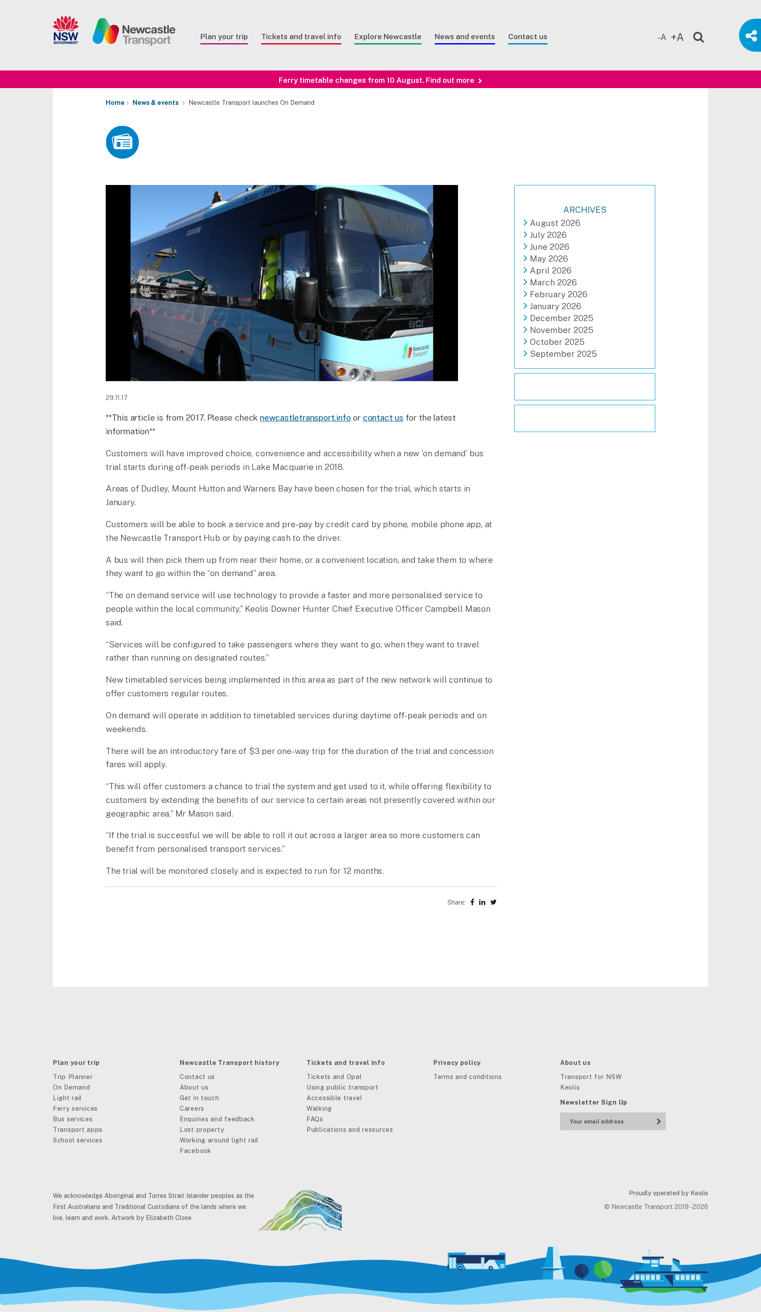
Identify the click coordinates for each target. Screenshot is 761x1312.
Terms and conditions (467, 1076)
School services (78, 1140)
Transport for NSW (591, 1076)
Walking (319, 1108)
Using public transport (343, 1087)
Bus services (73, 1119)
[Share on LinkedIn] (482, 902)
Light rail (67, 1097)
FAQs (315, 1119)
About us (194, 1087)
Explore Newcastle (388, 36)
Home (115, 102)
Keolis (570, 1087)
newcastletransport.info (305, 417)
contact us (383, 417)
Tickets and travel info (301, 36)
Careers (192, 1108)
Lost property (202, 1129)
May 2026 (549, 258)
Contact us (527, 36)
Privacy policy (457, 1062)
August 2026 (555, 223)
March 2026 (553, 282)
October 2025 (557, 342)
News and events (465, 36)
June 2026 (549, 246)
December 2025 (561, 318)
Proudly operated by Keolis (668, 1193)
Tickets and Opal (334, 1076)
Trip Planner (73, 1076)
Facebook (195, 1150)
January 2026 (555, 306)
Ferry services (75, 1108)
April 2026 (551, 270)
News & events (156, 102)
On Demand (71, 1087)
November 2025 (561, 330)
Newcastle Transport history (229, 1062)
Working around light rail (219, 1140)
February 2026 (558, 294)
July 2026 (548, 235)
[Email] (602, 1119)
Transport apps (78, 1129)
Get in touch (199, 1097)
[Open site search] (693, 35)
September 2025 (563, 353)
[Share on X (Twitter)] (493, 902)
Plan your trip (224, 36)
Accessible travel (334, 1097)
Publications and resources (350, 1129)
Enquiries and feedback (217, 1119)
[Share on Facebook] (472, 902)
